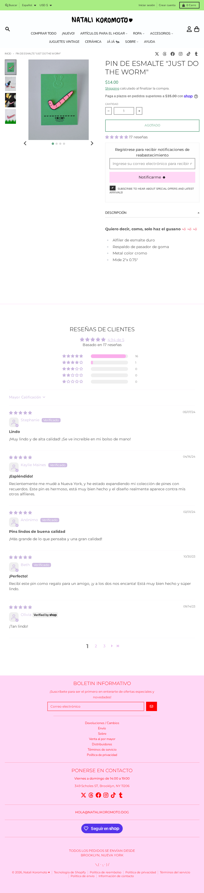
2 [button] (96, 646)
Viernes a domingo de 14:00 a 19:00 (102, 778)
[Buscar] (7, 29)
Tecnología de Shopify (70, 872)
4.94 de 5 (116, 339)
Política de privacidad (140, 872)
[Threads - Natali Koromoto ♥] (165, 54)
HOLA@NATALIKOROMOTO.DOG (102, 812)
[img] (20, 412)
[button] (117, 137)
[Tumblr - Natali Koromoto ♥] (196, 54)
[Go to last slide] (25, 143)
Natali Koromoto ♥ (36, 872)
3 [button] (104, 646)
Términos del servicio (175, 872)
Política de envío (83, 876)
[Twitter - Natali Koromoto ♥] (157, 54)
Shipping (112, 88)
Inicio (8, 53)
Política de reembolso (105, 872)
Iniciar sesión (147, 5)
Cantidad (111, 104)
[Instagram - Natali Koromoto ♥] (180, 54)
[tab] (53, 144)
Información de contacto (116, 876)
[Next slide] (91, 143)
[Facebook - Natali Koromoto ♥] (173, 54)
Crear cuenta (167, 5)
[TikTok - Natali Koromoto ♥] (188, 54)
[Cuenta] (189, 29)
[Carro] (196, 29)
